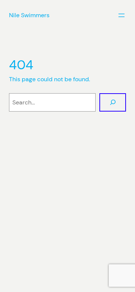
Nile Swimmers (29, 15)
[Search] (112, 102)
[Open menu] (121, 15)
